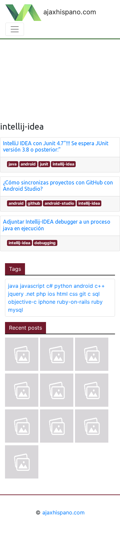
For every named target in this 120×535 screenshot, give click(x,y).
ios (51, 293)
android (28, 163)
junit (44, 163)
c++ (100, 285)
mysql (15, 309)
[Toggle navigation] (14, 29)
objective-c (22, 301)
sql (96, 293)
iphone (46, 301)
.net (30, 293)
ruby (97, 301)
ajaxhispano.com (68, 12)
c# (49, 285)
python (63, 285)
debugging (45, 242)
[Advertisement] (60, 75)
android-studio (59, 203)
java (13, 163)
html (62, 293)
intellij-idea (63, 163)
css (73, 293)
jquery (16, 293)
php (41, 293)
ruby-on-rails (73, 301)
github (34, 203)
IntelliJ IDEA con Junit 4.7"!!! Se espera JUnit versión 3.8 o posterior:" (55, 146)
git (82, 293)
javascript (32, 285)
